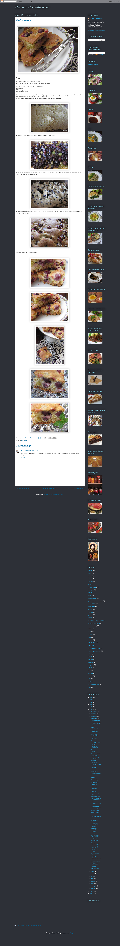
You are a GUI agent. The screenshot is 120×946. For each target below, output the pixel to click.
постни (90, 640)
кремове (90, 615)
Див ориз (93, 777)
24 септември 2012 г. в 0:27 (31, 450)
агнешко (90, 570)
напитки (90, 617)
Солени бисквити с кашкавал (95, 774)
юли (92, 874)
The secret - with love (32, 7)
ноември (93, 713)
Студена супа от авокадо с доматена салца (95, 864)
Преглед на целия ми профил (96, 30)
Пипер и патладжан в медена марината (95, 729)
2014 (91, 704)
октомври (94, 716)
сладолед (90, 665)
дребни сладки (92, 598)
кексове (90, 609)
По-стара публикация (75, 488)
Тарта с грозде (95, 782)
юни (92, 876)
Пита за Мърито (95, 810)
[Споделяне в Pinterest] (56, 438)
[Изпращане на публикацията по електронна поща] (45, 438)
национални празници (94, 623)
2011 (91, 891)
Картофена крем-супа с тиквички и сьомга (96, 767)
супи (89, 670)
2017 (91, 699)
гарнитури (90, 590)
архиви (90, 573)
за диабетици (91, 603)
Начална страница (49, 488)
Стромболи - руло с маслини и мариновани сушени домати (96, 806)
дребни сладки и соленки (95, 601)
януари (93, 888)
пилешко (90, 634)
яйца (89, 687)
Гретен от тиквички (94, 761)
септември (94, 718)
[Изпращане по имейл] (49, 438)
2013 (91, 707)
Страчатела (94, 771)
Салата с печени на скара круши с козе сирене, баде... (96, 723)
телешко (90, 673)
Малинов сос (94, 840)
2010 (91, 893)
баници (90, 576)
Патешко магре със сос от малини (95, 837)
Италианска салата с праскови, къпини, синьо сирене (95, 823)
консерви (90, 612)
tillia (22, 450)
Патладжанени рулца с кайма (95, 741)
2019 (91, 697)
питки (89, 637)
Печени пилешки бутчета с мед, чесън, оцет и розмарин (96, 799)
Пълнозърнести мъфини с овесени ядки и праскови (96, 756)
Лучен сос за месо (94, 750)
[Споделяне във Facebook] (54, 438)
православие (91, 642)
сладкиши (24, 440)
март (92, 883)
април (93, 881)
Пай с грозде (94, 780)
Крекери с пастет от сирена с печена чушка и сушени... (96, 845)
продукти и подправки (94, 648)
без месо (90, 581)
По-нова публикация (23, 488)
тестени (90, 676)
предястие (91, 645)
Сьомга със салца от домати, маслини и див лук (96, 791)
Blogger (72, 933)
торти (89, 678)
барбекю (90, 578)
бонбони (90, 584)
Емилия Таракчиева (96, 18)
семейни (90, 659)
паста (89, 631)
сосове (90, 667)
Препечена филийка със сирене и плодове (95, 831)
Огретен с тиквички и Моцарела (94, 746)
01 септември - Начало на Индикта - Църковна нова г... (96, 856)
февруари (94, 886)
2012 (91, 709)
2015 (91, 702)
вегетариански (92, 587)
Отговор (23, 457)
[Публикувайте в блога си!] (50, 438)
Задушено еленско (94, 785)
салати (90, 653)
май (92, 878)
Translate (100, 54)
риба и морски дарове (94, 651)
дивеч (89, 595)
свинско (90, 656)
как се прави (91, 606)
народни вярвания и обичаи (96, 620)
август (93, 871)
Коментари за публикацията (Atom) (54, 494)
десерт (90, 592)
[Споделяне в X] (52, 438)
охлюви (90, 629)
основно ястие (92, 626)
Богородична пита (94, 850)
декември (94, 711)
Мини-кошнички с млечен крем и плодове (96, 816)
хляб (89, 681)
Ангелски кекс (95, 868)
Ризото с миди (95, 812)
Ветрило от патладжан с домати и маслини (95, 736)
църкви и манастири (93, 684)
